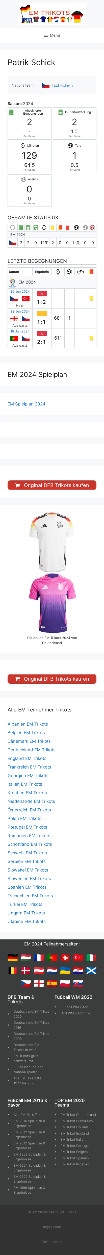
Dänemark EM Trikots (29, 741)
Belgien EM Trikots (26, 732)
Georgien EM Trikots (28, 775)
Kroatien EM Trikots (27, 792)
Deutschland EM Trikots (32, 749)
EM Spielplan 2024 (26, 403)
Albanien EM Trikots (28, 724)
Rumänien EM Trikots (29, 835)
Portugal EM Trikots (27, 827)
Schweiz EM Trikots (27, 852)
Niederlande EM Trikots (31, 801)
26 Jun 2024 (20, 291)
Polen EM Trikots (24, 818)
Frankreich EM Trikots (29, 767)
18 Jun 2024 (20, 331)
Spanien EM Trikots (27, 887)
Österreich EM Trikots (29, 809)
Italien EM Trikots (25, 784)
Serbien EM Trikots (27, 861)
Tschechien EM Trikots (30, 895)
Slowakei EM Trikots (28, 870)
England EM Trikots (27, 758)
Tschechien (62, 85)
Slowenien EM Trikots (29, 878)
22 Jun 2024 (20, 311)
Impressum (52, 1227)
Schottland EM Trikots (30, 844)
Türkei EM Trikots (25, 904)
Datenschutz (52, 1242)
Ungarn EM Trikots (26, 912)
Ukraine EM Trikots (27, 921)
